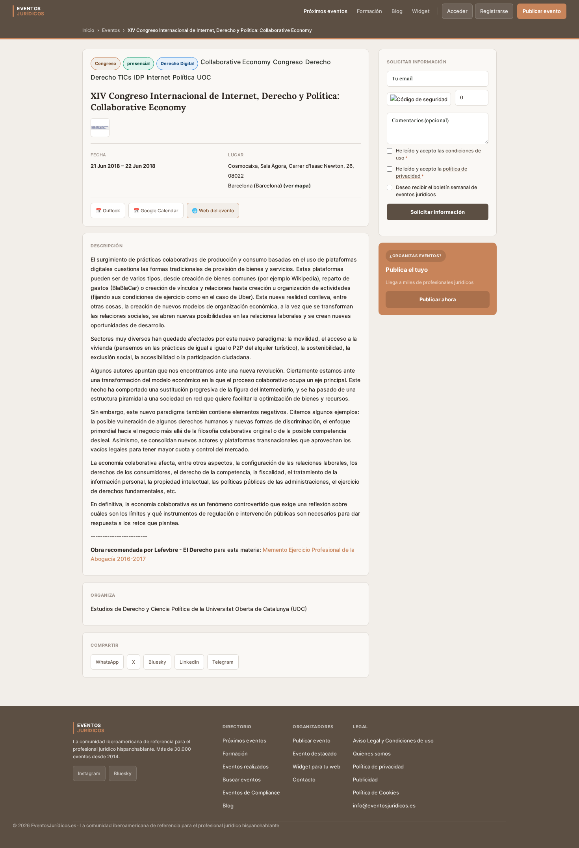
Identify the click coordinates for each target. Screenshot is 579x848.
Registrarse (494, 11)
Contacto (304, 779)
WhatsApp (107, 662)
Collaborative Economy (235, 62)
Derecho (318, 62)
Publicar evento (542, 11)
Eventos (111, 30)
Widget (421, 11)
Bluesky (157, 662)
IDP (139, 77)
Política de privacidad (378, 766)
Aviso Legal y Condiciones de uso (393, 740)
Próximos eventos (325, 11)
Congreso (288, 62)
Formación (369, 11)
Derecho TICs (111, 77)
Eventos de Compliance (251, 792)
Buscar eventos (242, 779)
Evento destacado (315, 753)
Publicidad (365, 779)
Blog (397, 11)
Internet (158, 77)
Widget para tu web (316, 766)
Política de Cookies (376, 792)
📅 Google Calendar (156, 210)
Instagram (89, 773)
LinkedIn (189, 662)
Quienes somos (372, 753)
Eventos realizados (246, 766)
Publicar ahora (437, 299)
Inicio (88, 30)
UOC (204, 77)
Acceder (457, 11)
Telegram (223, 662)
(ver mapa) (297, 185)
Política (184, 77)
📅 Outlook (108, 210)
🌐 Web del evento (213, 210)
